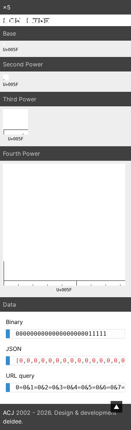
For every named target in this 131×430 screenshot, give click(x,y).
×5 (7, 7)
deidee (12, 421)
